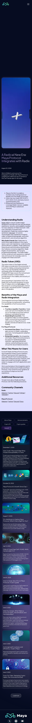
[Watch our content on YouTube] (22, 721)
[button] (28, 4)
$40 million (21, 284)
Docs (21, 401)
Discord (16, 393)
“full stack (11, 233)
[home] (5, 4)
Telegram (5, 395)
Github (22, 393)
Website (4, 393)
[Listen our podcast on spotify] (16, 721)
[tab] (8, 420)
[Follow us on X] (9, 721)
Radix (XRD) (5, 223)
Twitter (10, 393)
